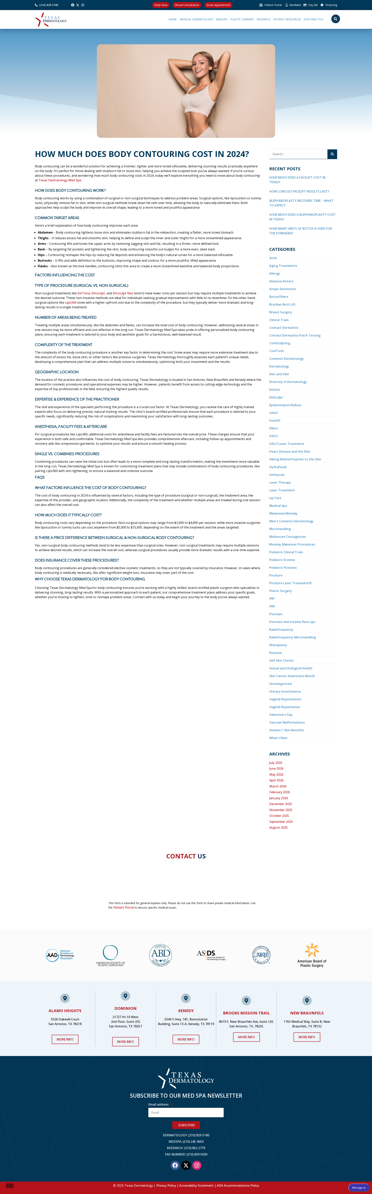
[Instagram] (82, 5)
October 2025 (279, 816)
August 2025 (278, 827)
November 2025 (280, 810)
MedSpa (200, 19)
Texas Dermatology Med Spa (60, 180)
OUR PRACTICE (309, 19)
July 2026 (275, 763)
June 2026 (276, 768)
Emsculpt (98, 293)
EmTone (84, 293)
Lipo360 (70, 302)
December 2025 (280, 804)
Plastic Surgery (225, 19)
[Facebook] (72, 5)
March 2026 (277, 786)
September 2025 (281, 822)
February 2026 (279, 792)
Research (250, 19)
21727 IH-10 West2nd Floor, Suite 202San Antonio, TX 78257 (125, 1021)
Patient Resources (278, 19)
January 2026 (278, 798)
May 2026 (276, 774)
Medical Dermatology (171, 19)
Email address (158, 1104)
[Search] (332, 154)
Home (147, 19)
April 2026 (276, 780)
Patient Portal (123, 907)
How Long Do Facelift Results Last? (299, 191)
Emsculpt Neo (123, 293)
